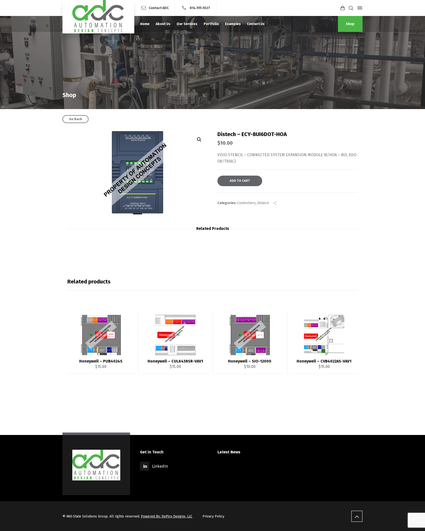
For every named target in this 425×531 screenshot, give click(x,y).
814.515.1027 (200, 8)
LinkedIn (160, 466)
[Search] (351, 8)
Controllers (246, 203)
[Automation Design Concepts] (98, 16)
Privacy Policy (213, 516)
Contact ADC (159, 8)
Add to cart (240, 180)
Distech (263, 203)
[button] (199, 139)
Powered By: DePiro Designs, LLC (166, 516)
